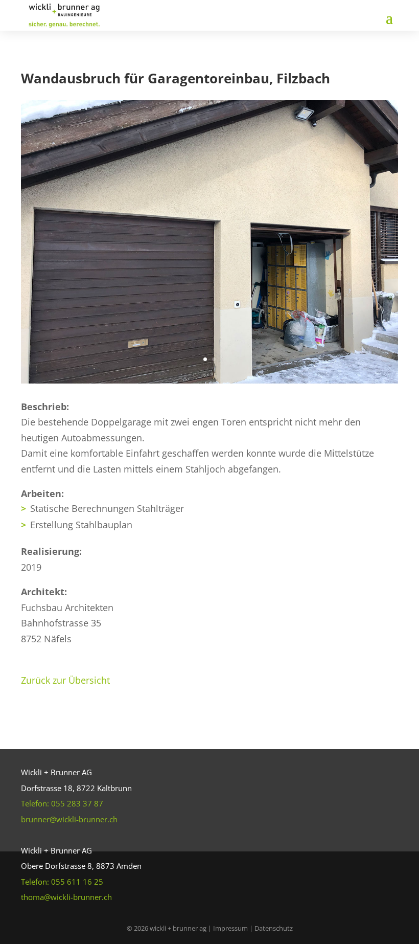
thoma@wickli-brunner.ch (66, 897)
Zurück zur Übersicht (65, 680)
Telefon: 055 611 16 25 (62, 881)
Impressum (231, 928)
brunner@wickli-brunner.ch (69, 819)
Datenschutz (273, 928)
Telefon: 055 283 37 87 (62, 803)
